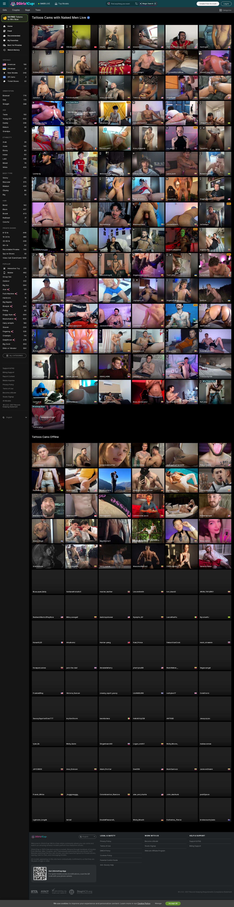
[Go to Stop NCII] (85, 892)
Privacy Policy (8, 385)
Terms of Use (8, 389)
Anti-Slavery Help (107, 865)
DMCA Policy (105, 851)
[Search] (136, 4)
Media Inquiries (9, 380)
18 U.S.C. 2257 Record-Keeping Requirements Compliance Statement (205, 892)
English (85, 837)
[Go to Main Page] (22, 3)
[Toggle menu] (4, 3)
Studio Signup (8, 397)
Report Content (9, 376)
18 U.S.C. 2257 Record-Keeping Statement (12, 406)
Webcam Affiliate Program (155, 851)
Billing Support (8, 372)
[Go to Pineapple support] (72, 892)
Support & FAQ (8, 368)
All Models (7, 401)
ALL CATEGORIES (16, 356)
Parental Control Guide (109, 860)
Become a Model (9, 393)
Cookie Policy (143, 903)
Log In (226, 4)
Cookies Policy (106, 855)
